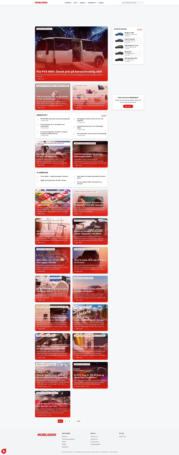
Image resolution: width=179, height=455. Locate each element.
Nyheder (67, 3)
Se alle (103, 115)
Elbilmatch (91, 3)
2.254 (78, 421)
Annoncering (94, 442)
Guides (101, 3)
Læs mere (128, 106)
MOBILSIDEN (41, 2)
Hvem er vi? (94, 436)
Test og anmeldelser (68, 439)
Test (75, 3)
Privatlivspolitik (95, 444)
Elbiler (82, 3)
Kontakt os (94, 439)
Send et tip (122, 436)
